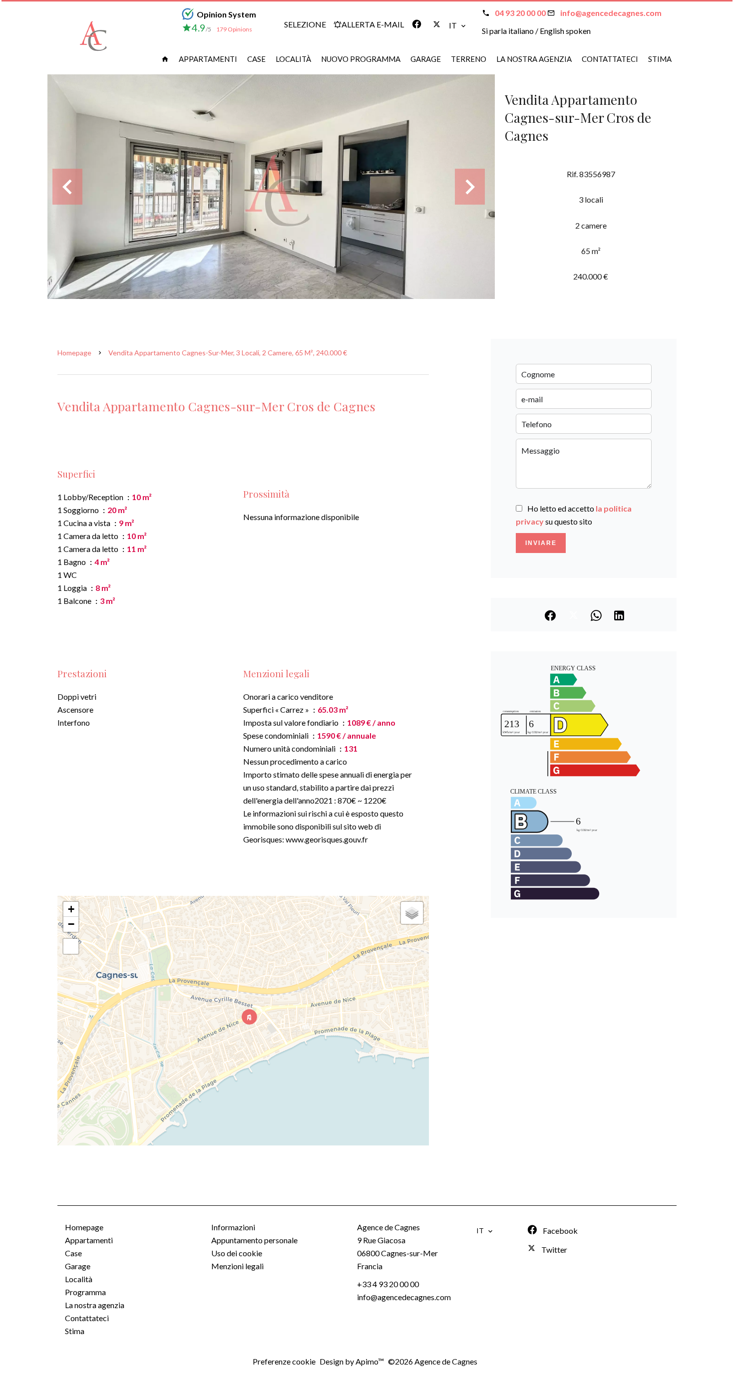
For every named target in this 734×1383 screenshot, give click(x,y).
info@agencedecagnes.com (611, 12)
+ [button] (71, 909)
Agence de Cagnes (388, 1227)
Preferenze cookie (284, 1361)
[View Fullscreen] (70, 946)
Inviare (541, 543)
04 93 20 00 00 (520, 12)
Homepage (74, 352)
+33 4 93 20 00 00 (388, 1284)
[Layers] (412, 913)
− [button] (71, 924)
